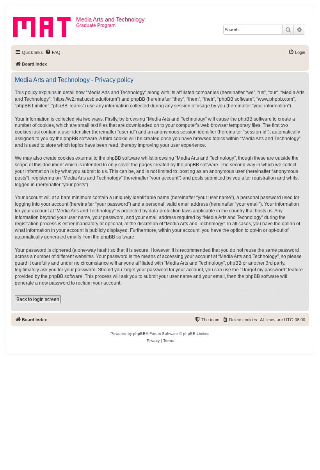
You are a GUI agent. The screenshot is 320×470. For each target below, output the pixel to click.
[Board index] (44, 25)
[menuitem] (52, 52)
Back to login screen (37, 299)
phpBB (139, 333)
